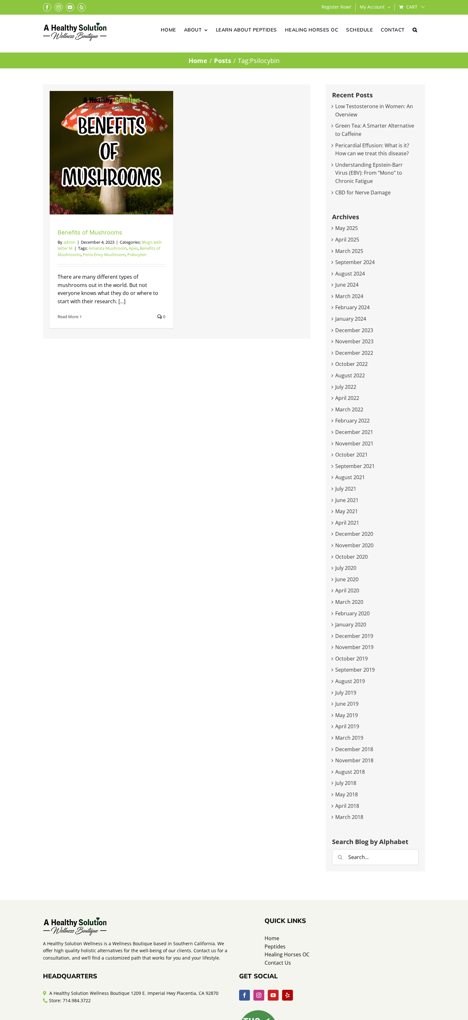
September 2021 (355, 466)
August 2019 (350, 681)
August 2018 (350, 771)
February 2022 (352, 420)
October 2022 (351, 363)
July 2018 (345, 782)
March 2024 (349, 296)
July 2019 (345, 692)
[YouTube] (273, 995)
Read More (68, 316)
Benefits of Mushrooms (90, 232)
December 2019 (354, 635)
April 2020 (347, 590)
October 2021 (351, 454)
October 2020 (351, 556)
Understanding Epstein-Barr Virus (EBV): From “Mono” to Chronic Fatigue (369, 173)
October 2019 (351, 658)
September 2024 (355, 262)
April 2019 (347, 726)
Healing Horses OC (287, 954)
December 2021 (354, 432)
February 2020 (352, 613)
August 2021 (350, 477)
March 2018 (349, 817)
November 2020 (354, 545)
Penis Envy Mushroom (104, 254)
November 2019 (354, 647)
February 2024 (352, 307)
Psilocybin (136, 254)
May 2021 (346, 511)
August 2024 (350, 273)
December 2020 (354, 533)
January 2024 (350, 318)
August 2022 (350, 375)
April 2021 (347, 522)
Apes (133, 248)
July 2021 (345, 488)
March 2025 (349, 251)
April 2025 (347, 239)
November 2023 (354, 341)
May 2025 (346, 228)
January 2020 (350, 624)
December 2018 (354, 749)
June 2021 (346, 500)
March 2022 (349, 409)
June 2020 (346, 579)
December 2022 (354, 352)
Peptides (275, 946)
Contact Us (278, 962)
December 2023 (354, 330)
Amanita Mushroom (108, 248)
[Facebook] (244, 995)
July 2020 (345, 567)
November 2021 (354, 443)
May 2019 (346, 715)
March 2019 (349, 737)
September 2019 (355, 669)
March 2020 (349, 601)
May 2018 (346, 794)
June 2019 (346, 703)
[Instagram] (258, 995)
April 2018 (347, 805)
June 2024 (346, 284)
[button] (415, 29)
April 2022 (347, 398)
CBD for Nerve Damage (363, 192)
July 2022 (345, 386)
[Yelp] (287, 995)
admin (69, 242)
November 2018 (354, 760)
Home (272, 938)
